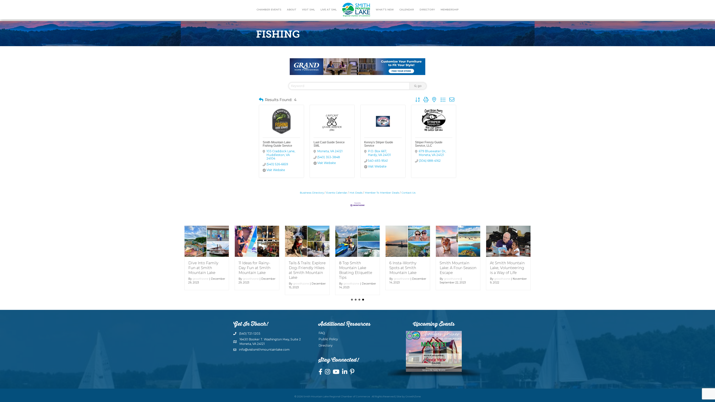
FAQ (322, 333)
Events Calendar (336, 192)
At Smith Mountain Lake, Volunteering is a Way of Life (507, 268)
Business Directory (312, 192)
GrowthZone (413, 396)
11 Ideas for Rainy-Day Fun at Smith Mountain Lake (255, 268)
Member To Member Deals (382, 192)
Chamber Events (269, 9)
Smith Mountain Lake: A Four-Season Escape (458, 268)
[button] (261, 99)
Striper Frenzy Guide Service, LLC (428, 144)
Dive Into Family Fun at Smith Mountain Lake (203, 268)
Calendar (406, 9)
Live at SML (328, 9)
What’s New (385, 9)
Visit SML (308, 9)
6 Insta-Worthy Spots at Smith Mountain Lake (403, 268)
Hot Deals (355, 192)
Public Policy (328, 339)
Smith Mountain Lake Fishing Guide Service (277, 144)
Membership (450, 9)
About (291, 9)
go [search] (420, 86)
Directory (427, 9)
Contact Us (408, 192)
